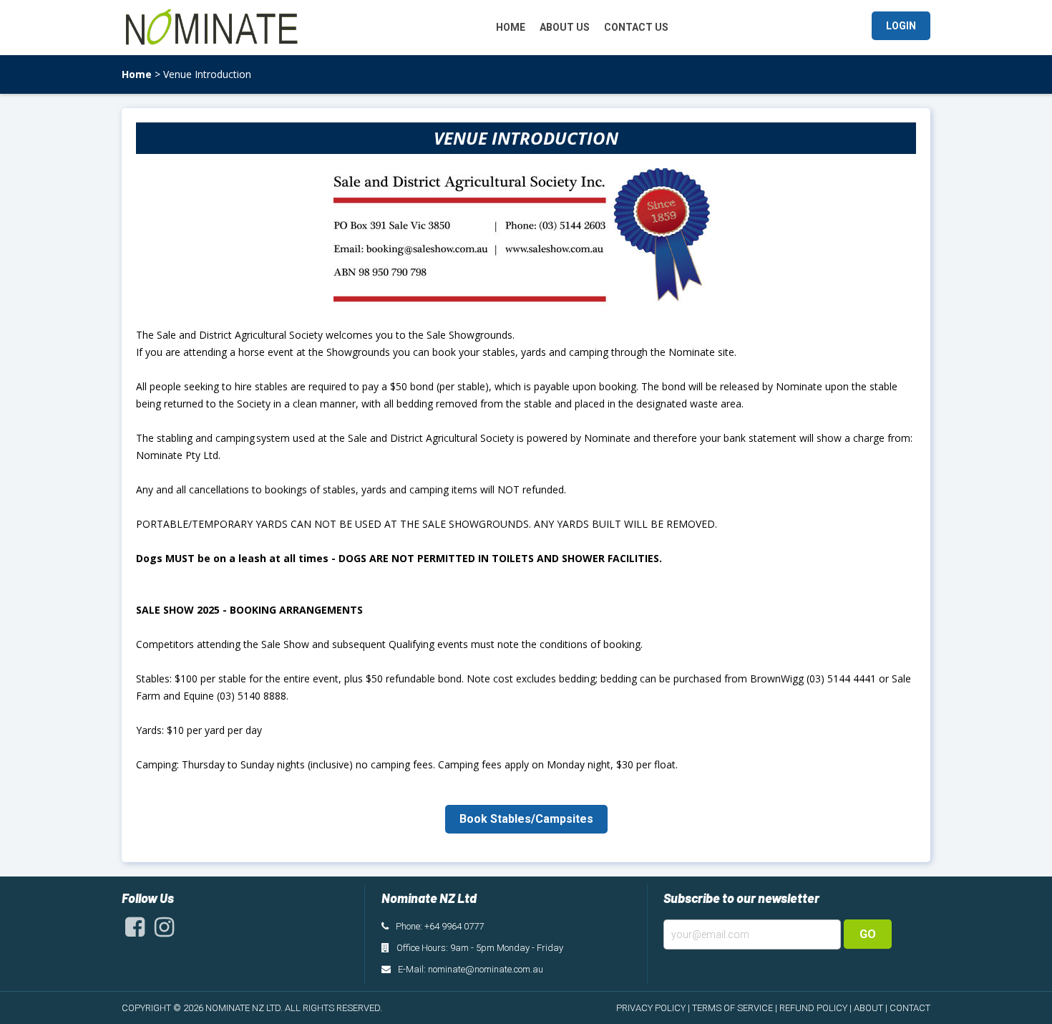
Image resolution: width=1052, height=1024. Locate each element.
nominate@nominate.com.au (485, 969)
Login (901, 26)
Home (137, 74)
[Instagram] (164, 931)
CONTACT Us (636, 27)
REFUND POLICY (813, 1008)
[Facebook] (135, 931)
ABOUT (868, 1008)
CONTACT (910, 1008)
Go (867, 934)
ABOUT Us (565, 27)
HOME (510, 27)
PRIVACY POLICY (651, 1008)
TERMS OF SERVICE (732, 1008)
